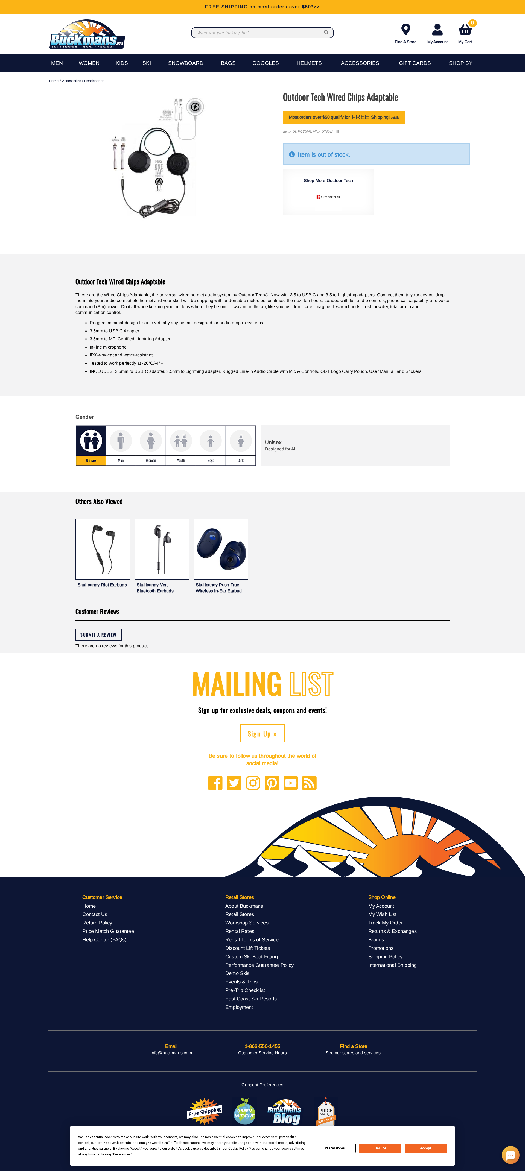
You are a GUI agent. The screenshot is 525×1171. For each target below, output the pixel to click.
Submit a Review (98, 634)
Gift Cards (415, 63)
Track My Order (385, 923)
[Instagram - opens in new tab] (253, 783)
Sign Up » (263, 733)
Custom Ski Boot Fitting (251, 956)
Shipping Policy (385, 956)
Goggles (265, 63)
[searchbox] (327, 32)
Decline (380, 1148)
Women (89, 63)
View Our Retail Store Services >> (262, 6)
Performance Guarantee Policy (259, 965)
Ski (146, 63)
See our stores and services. (354, 1052)
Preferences (335, 1148)
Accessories (360, 63)
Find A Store (405, 42)
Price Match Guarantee (108, 931)
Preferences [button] (121, 1154)
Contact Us (94, 914)
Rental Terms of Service (252, 939)
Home (54, 81)
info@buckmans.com (171, 1052)
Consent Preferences (262, 1084)
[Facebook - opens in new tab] (215, 783)
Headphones (94, 81)
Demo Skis (237, 973)
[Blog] (309, 783)
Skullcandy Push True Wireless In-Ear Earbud (219, 587)
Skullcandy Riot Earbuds (102, 584)
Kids (122, 63)
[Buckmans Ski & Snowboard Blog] (285, 1111)
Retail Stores (239, 914)
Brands (376, 939)
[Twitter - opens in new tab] (234, 783)
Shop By (460, 63)
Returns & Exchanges (392, 931)
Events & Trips (241, 982)
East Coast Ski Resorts (251, 999)
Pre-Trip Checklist (245, 990)
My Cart (466, 32)
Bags (228, 63)
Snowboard (185, 63)
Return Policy (97, 923)
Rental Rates (239, 931)
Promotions (381, 948)
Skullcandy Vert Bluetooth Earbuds (155, 587)
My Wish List (382, 914)
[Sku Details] (337, 132)
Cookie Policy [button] (238, 1148)
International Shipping (392, 965)
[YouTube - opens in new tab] (291, 783)
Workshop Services (247, 923)
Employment (239, 1007)
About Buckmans (244, 906)
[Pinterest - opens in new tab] (272, 783)
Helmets (309, 63)
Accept (425, 1148)
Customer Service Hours (262, 1052)
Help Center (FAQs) (104, 939)
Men (57, 63)
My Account (437, 42)
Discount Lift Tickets (247, 948)
